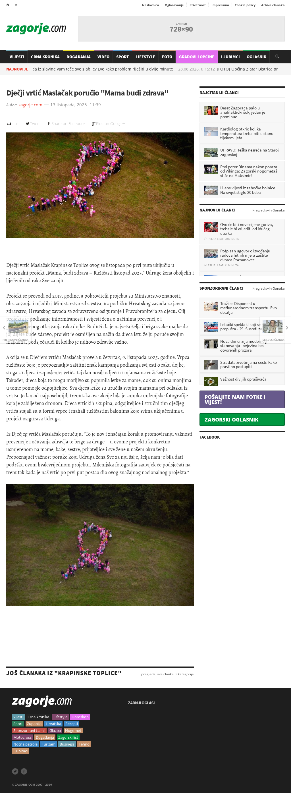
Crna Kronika (45, 56)
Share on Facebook (68, 123)
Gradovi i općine (196, 56)
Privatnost (198, 5)
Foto (167, 56)
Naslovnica (150, 5)
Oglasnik (256, 56)
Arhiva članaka (273, 5)
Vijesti (17, 56)
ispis (16, 123)
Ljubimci (230, 56)
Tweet (35, 123)
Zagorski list (68, 737)
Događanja (78, 56)
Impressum (220, 5)
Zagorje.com (36, 28)
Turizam (48, 744)
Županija (34, 723)
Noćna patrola (25, 744)
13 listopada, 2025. (69, 104)
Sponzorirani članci (29, 730)
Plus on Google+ (110, 123)
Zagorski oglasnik (231, 419)
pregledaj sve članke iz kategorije (167, 674)
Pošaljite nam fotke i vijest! (235, 399)
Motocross (22, 737)
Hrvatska (53, 723)
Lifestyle (145, 56)
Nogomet (73, 730)
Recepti (71, 723)
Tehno (84, 744)
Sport (122, 56)
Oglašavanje (174, 5)
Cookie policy (245, 5)
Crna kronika (38, 716)
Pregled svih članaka (268, 210)
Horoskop (80, 716)
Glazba (55, 730)
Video (103, 56)
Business (67, 744)
